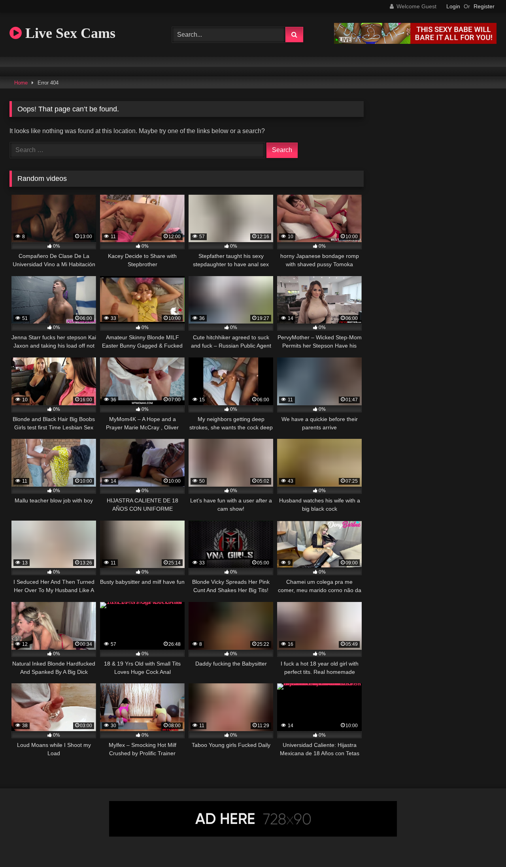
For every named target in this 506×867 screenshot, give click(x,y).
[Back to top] (481, 843)
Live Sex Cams (68, 33)
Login (453, 6)
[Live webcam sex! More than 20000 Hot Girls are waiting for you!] (415, 41)
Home (21, 83)
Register (484, 6)
